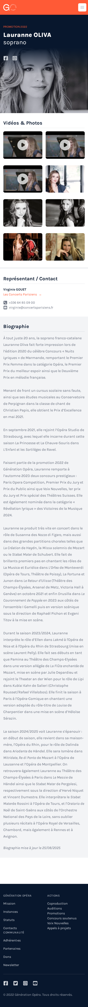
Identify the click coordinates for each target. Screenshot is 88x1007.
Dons (7, 957)
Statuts (9, 920)
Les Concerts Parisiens (22, 294)
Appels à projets (59, 928)
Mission (9, 903)
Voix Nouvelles (58, 923)
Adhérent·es (12, 940)
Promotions (56, 913)
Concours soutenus (62, 918)
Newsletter (11, 965)
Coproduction (57, 903)
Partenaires (11, 948)
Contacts (10, 928)
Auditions (54, 908)
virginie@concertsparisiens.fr (31, 307)
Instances (10, 912)
